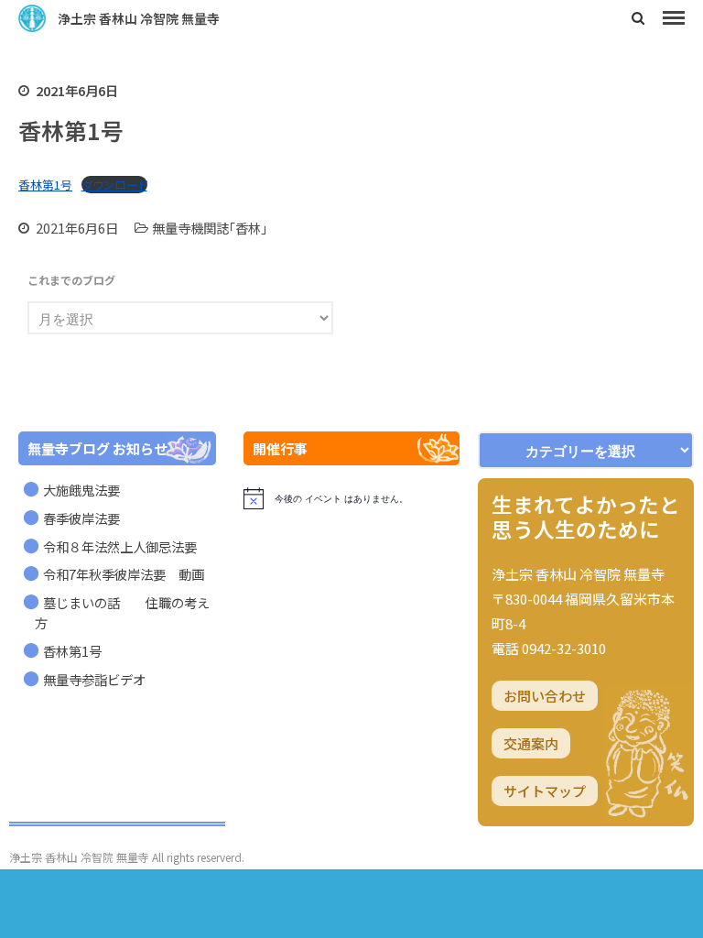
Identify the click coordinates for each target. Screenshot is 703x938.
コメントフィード (581, 889)
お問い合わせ (544, 695)
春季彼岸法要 (81, 518)
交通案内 (530, 743)
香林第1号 (45, 184)
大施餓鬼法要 (81, 489)
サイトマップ (544, 791)
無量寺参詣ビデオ (94, 679)
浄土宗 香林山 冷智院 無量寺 (139, 18)
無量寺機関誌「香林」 (209, 227)
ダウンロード (114, 184)
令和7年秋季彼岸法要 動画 (123, 574)
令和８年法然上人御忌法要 (120, 546)
